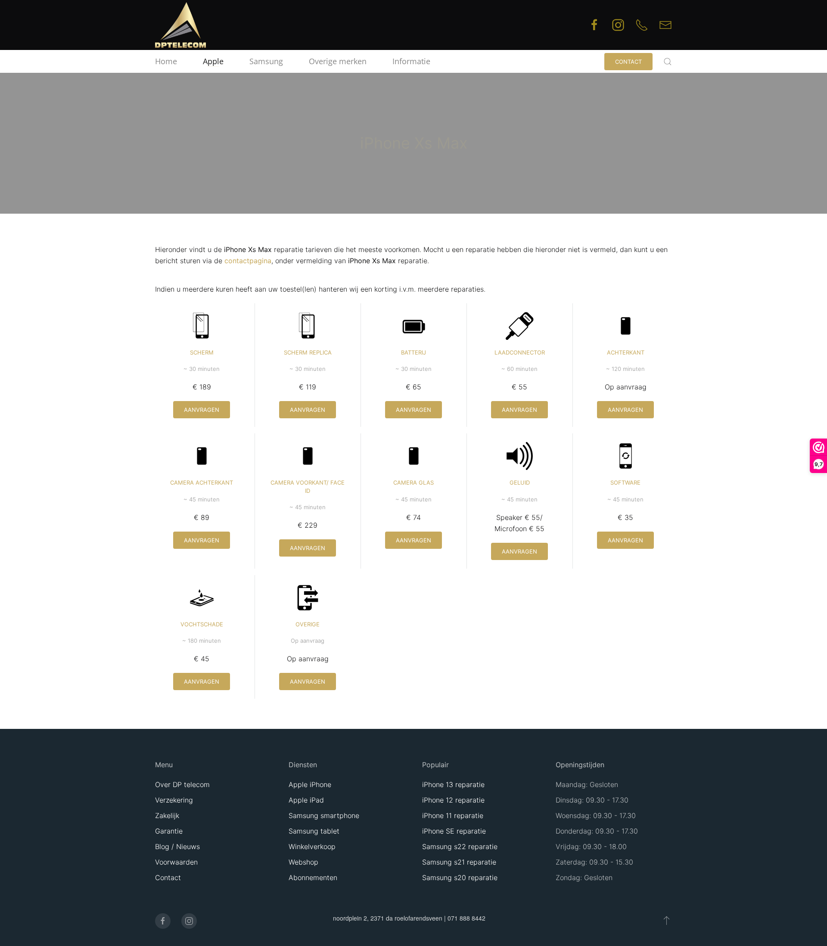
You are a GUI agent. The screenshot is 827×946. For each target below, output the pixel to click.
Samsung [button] (266, 61)
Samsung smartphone (324, 815)
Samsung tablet (314, 831)
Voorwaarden (176, 862)
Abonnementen (313, 877)
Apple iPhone (310, 784)
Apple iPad (306, 800)
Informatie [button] (411, 61)
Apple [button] (213, 61)
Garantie (169, 831)
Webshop (303, 862)
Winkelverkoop (312, 846)
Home (166, 61)
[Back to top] (666, 920)
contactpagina (247, 260)
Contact (628, 61)
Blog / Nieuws (177, 846)
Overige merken (338, 61)
